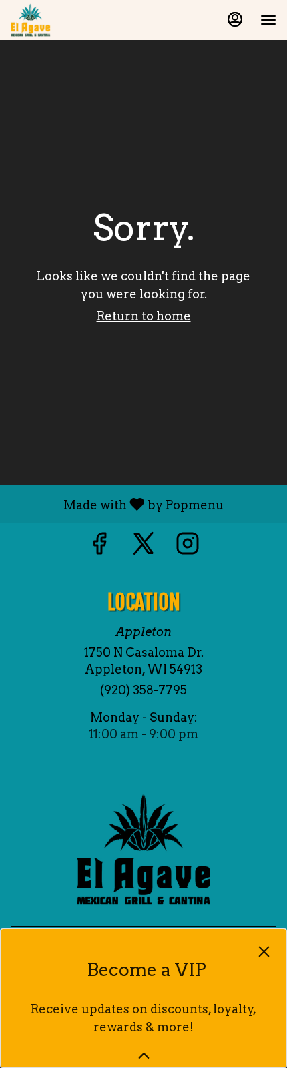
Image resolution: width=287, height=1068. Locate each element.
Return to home (144, 316)
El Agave (143, 849)
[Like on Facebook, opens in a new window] (99, 547)
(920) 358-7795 (143, 690)
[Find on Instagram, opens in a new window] (188, 547)
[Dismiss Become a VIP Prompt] (264, 951)
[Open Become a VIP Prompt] (144, 1056)
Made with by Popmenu (117, 504)
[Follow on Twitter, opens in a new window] (143, 547)
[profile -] (235, 19)
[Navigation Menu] (268, 20)
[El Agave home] (71, 20)
